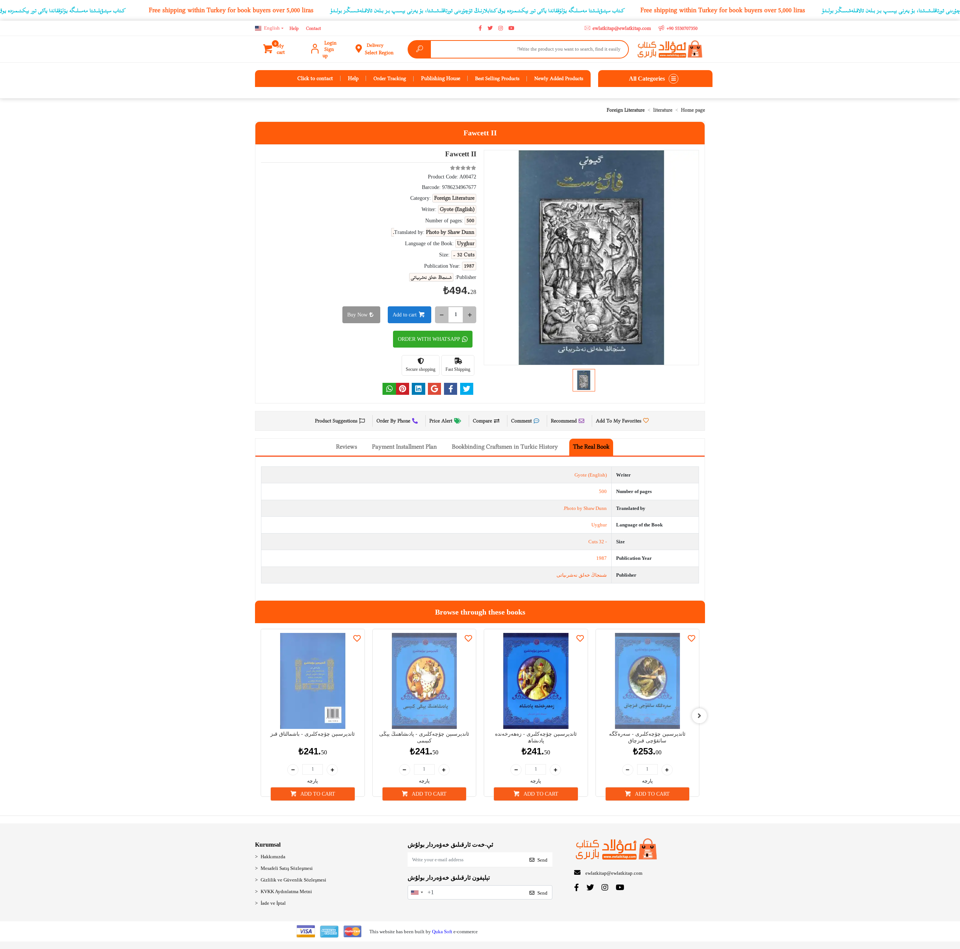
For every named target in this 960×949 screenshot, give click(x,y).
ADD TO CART (317, 794)
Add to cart (405, 315)
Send (542, 860)
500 (603, 491)
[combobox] (416, 892)
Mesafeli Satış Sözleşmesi (287, 868)
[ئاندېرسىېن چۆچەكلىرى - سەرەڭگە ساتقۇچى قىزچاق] (648, 681)
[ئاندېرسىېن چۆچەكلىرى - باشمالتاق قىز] (313, 681)
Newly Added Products (558, 78)
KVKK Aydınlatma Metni (286, 891)
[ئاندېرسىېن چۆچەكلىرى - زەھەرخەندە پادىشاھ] (536, 681)
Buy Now (357, 315)
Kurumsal (267, 844)
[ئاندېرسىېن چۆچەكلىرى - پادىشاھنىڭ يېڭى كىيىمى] (424, 681)
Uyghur (599, 525)
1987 (601, 558)
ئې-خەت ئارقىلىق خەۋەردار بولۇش (450, 844)
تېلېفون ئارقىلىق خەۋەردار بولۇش (449, 877)
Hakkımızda (273, 856)
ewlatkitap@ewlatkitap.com (613, 873)
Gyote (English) (590, 475)
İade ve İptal (273, 903)
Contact (313, 28)
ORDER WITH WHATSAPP (429, 339)
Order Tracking (390, 78)
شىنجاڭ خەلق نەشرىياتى (581, 575)
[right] (699, 716)
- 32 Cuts (597, 541)
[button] (278, 49)
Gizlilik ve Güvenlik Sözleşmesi (293, 880)
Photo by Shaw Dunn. (585, 508)
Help (294, 28)
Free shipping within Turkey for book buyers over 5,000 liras (231, 10)
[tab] (591, 447)
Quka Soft (442, 931)
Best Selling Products (497, 78)
